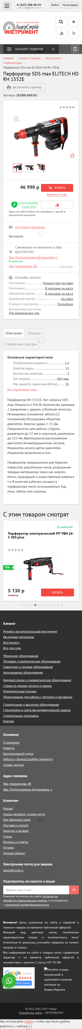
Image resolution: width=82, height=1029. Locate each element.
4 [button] (31, 605)
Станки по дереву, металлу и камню (27, 686)
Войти (55, 5)
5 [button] (35, 605)
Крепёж (8, 721)
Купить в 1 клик (57, 194)
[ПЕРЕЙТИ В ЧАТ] (9, 981)
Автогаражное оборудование (23, 673)
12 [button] (62, 605)
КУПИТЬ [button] (60, 188)
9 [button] (50, 605)
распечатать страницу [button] (27, 87)
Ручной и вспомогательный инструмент (30, 631)
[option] (41, 136)
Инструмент (11, 643)
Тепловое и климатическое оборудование (32, 661)
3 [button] (28, 605)
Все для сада (12, 648)
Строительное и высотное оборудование (31, 705)
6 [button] (39, 605)
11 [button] (58, 605)
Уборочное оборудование (20, 656)
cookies (29, 1021)
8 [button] (47, 605)
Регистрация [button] (70, 5)
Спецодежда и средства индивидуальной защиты (37, 710)
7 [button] (43, 605)
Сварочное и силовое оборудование (28, 667)
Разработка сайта (30, 1013)
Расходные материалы (18, 637)
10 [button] (54, 605)
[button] (57, 204)
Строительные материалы (21, 716)
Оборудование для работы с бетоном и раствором (37, 697)
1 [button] (20, 605)
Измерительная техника (19, 691)
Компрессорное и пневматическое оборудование (37, 680)
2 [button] (24, 605)
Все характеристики (22, 390)
